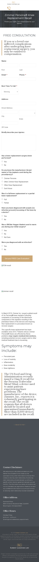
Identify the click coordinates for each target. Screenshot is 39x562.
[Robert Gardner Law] (13, 3)
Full (5, 199)
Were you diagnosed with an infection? (17, 242)
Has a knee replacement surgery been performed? (17, 157)
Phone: (22, 75)
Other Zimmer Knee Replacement (16, 182)
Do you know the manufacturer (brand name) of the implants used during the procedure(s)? (17, 172)
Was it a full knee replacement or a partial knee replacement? (18, 195)
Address (5, 99)
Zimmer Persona (10, 178)
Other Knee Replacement (13, 185)
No (5, 165)
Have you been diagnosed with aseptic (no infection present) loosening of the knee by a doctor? (19, 210)
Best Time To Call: (9, 86)
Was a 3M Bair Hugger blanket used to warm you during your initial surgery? (19, 226)
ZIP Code (5, 127)
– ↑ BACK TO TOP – (19, 425)
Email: (4, 75)
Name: (4, 61)
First (3, 70)
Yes (5, 162)
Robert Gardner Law (22, 532)
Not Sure (7, 237)
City (3, 116)
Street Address (7, 108)
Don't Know (8, 188)
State (21, 119)
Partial (6, 203)
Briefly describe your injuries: (13, 132)
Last (21, 70)
